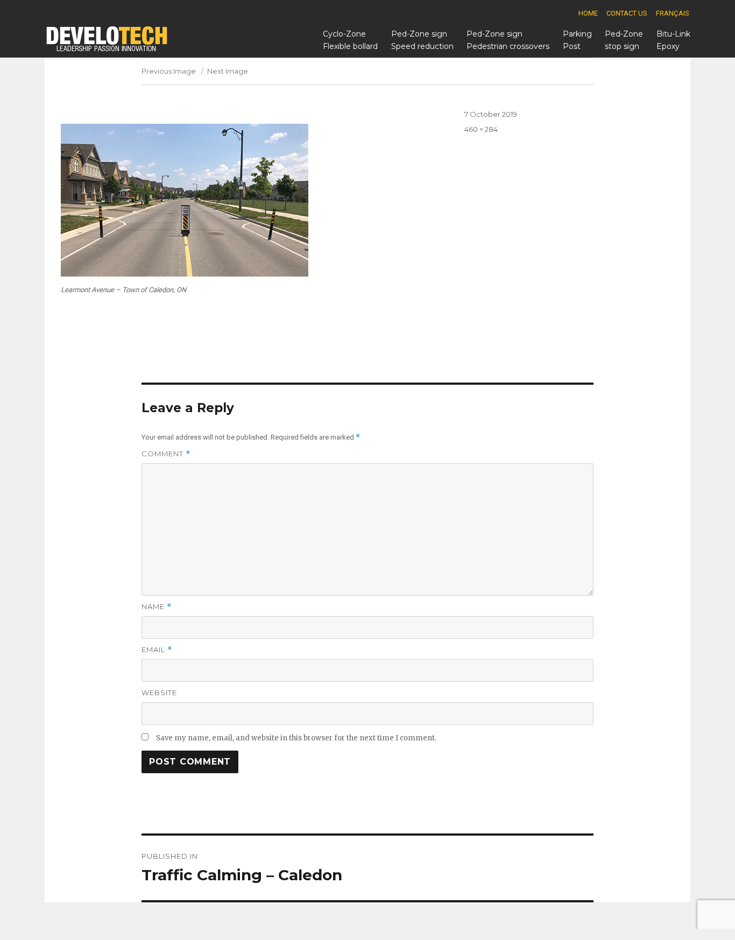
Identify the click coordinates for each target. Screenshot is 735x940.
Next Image (227, 71)
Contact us (626, 13)
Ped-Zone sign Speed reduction (422, 40)
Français (672, 13)
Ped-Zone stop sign (624, 40)
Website (159, 692)
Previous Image (169, 71)
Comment (166, 453)
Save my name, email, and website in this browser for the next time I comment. (296, 738)
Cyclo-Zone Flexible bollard (350, 40)
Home (588, 13)
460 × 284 (481, 129)
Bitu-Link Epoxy (673, 40)
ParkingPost (577, 40)
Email (157, 649)
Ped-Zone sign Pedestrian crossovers (508, 40)
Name (157, 606)
